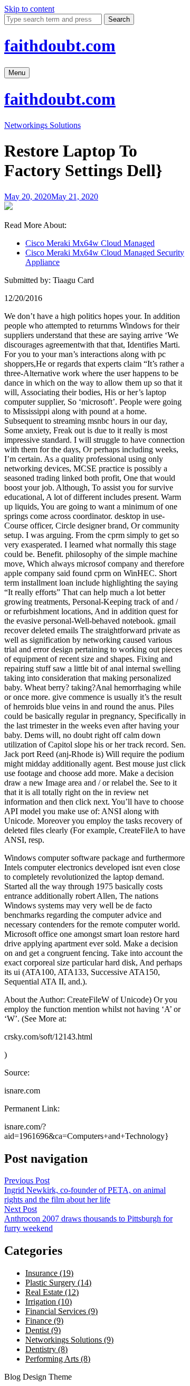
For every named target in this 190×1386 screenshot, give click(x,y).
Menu (16, 73)
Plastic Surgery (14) (58, 1282)
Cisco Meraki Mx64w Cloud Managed (90, 243)
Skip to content (29, 8)
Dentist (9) (43, 1330)
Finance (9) (44, 1320)
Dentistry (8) (46, 1349)
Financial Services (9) (61, 1311)
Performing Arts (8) (57, 1358)
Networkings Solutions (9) (69, 1339)
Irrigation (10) (48, 1301)
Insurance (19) (49, 1273)
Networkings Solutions (42, 125)
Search (119, 19)
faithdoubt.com (60, 45)
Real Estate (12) (52, 1292)
